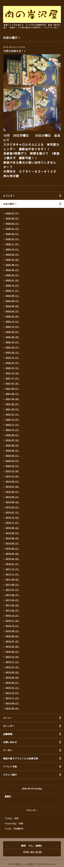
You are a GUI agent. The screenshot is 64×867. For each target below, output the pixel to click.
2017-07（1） (13, 589)
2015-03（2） (13, 677)
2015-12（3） (13, 657)
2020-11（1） (13, 424)
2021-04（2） (13, 399)
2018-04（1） (13, 548)
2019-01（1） (13, 512)
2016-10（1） (13, 626)
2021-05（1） (13, 393)
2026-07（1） (13, 213)
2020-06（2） (13, 445)
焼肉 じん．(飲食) (25, 864)
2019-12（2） (13, 471)
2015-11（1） (13, 662)
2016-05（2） (13, 646)
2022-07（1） (13, 363)
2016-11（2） (13, 620)
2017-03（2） (13, 605)
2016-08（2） (13, 636)
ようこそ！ (9, 195)
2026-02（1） (13, 234)
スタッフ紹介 (10, 774)
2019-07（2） (13, 486)
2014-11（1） (13, 698)
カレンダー (9, 725)
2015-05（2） (13, 672)
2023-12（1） (13, 321)
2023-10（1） (13, 326)
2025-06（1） (13, 265)
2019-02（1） (13, 507)
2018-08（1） (13, 533)
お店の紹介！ (10, 203)
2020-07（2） (13, 440)
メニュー (7, 717)
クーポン (7, 750)
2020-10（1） (13, 430)
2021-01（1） (13, 414)
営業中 (8, 796)
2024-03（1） (13, 311)
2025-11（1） (13, 244)
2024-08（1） (13, 301)
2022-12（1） (13, 357)
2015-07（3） (13, 667)
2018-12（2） (13, 517)
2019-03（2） (13, 502)
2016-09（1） (13, 631)
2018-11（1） (13, 522)
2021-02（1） (13, 409)
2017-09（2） (13, 579)
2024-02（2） (13, 316)
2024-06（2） (13, 306)
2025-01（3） (13, 280)
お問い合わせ (10, 742)
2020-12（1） (13, 419)
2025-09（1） (13, 254)
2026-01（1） (13, 239)
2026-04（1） (13, 223)
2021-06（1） (13, 388)
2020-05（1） (13, 450)
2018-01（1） (13, 564)
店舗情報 (7, 734)
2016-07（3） (13, 641)
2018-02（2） (13, 559)
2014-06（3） (13, 708)
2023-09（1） (13, 332)
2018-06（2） (13, 538)
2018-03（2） (13, 553)
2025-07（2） (13, 259)
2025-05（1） (13, 270)
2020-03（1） (13, 461)
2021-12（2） (13, 373)
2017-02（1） (13, 610)
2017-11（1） (13, 574)
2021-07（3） (13, 383)
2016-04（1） (13, 651)
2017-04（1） (13, 600)
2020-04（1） (13, 455)
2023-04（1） (13, 347)
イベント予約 (10, 766)
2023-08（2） (13, 337)
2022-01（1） (13, 368)
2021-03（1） (13, 404)
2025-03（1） (13, 275)
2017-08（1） (13, 584)
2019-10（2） (13, 476)
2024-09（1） (13, 295)
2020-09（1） (13, 435)
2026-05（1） (13, 218)
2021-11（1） (13, 378)
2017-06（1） (13, 595)
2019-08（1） (13, 481)
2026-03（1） (13, 228)
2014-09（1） (13, 703)
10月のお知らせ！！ (14, 51)
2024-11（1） (13, 290)
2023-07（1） (13, 342)
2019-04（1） (13, 497)
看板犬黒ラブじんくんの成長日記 (20, 758)
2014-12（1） (13, 693)
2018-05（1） (13, 543)
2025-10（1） (13, 249)
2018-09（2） (13, 528)
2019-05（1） (13, 491)
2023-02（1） (13, 352)
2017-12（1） (13, 569)
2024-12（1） (13, 285)
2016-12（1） (13, 615)
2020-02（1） (13, 466)
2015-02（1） (13, 682)
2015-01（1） (13, 687)
